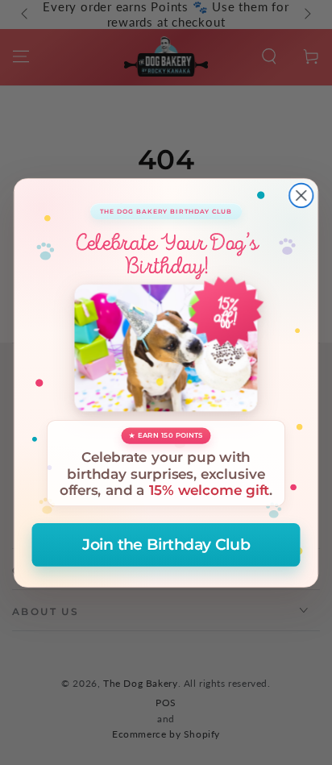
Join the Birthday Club (166, 544)
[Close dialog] (301, 194)
